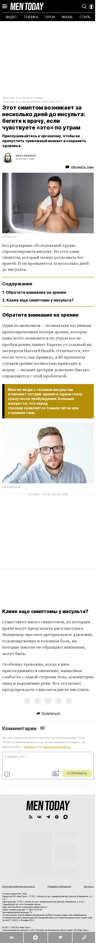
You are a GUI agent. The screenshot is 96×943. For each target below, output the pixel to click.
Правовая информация (59, 886)
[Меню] (4, 6)
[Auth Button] (91, 6)
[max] (65, 817)
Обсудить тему (82, 167)
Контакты (89, 886)
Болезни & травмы (30, 98)
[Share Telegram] (60, 937)
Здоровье (8, 98)
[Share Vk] (11, 937)
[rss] (31, 817)
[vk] (39, 817)
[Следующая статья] (48, 786)
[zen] (57, 817)
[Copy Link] (84, 937)
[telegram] (48, 817)
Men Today (27, 6)
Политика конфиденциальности (18, 886)
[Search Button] (84, 6)
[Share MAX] (35, 937)
